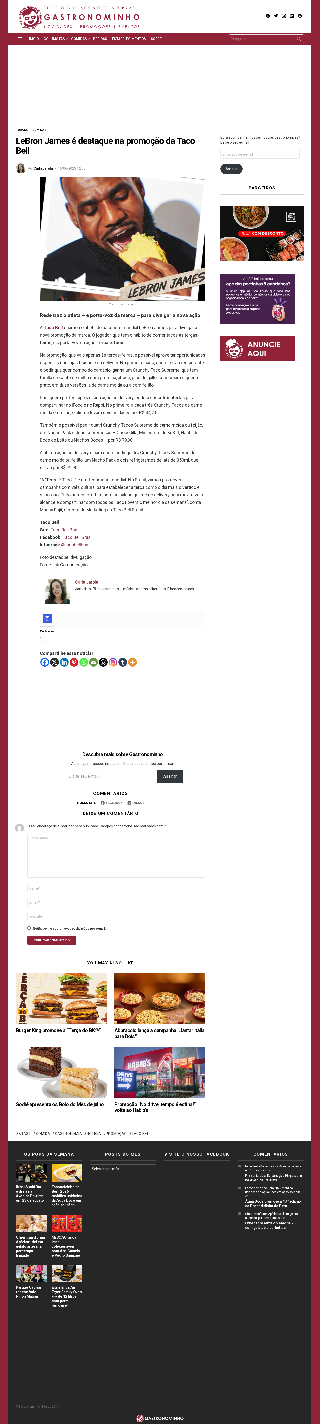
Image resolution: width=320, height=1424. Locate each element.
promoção (116, 1134)
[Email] (93, 662)
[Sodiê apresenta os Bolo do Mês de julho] (61, 1072)
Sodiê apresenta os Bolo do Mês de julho (60, 1104)
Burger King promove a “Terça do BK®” (58, 1030)
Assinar (170, 776)
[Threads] (103, 662)
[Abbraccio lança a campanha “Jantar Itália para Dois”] (160, 998)
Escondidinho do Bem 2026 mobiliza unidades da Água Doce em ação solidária (67, 1196)
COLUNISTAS (54, 39)
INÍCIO (34, 39)
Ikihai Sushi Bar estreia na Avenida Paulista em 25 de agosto (30, 1194)
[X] (54, 662)
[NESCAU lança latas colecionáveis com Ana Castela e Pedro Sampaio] (67, 1223)
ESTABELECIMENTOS (129, 39)
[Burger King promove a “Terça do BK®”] (61, 998)
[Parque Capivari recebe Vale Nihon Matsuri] (31, 1273)
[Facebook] (44, 662)
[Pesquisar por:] (266, 38)
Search (299, 39)
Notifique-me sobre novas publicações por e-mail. (69, 928)
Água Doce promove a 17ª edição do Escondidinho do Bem (273, 1203)
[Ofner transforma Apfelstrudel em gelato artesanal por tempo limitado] (31, 1223)
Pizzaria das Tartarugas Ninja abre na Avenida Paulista (273, 1177)
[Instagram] (47, 618)
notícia (94, 1134)
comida (43, 1134)
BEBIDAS (100, 39)
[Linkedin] (64, 662)
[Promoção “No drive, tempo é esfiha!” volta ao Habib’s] (160, 1072)
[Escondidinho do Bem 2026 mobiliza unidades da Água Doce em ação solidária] (67, 1173)
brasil (25, 1134)
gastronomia (68, 1134)
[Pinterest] (74, 662)
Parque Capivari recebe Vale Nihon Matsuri (29, 1292)
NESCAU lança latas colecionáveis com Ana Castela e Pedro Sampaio (66, 1246)
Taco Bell (53, 327)
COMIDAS (79, 39)
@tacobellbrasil (76, 544)
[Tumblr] (122, 662)
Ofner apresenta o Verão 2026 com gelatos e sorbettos (270, 1225)
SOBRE (156, 39)
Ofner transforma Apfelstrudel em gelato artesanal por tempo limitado (30, 1246)
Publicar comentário (52, 940)
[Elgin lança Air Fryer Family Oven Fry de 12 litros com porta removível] (67, 1273)
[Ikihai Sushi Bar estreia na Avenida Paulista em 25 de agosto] (31, 1173)
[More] (132, 662)
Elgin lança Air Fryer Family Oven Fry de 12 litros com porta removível (67, 1296)
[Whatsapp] (84, 662)
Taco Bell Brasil (66, 529)
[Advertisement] (160, 90)
